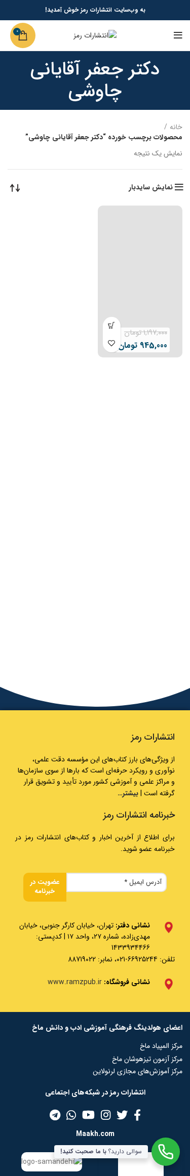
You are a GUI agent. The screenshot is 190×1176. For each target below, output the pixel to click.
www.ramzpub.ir (75, 982)
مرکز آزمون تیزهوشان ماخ (147, 1059)
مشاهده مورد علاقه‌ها (112, 343)
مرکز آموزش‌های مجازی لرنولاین (137, 1071)
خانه (176, 128)
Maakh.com (95, 1134)
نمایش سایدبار (151, 187)
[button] (112, 326)
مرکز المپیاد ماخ (161, 1045)
